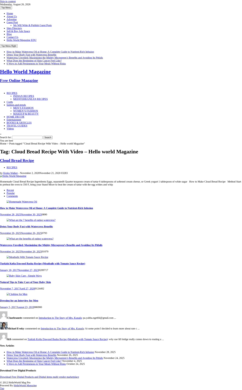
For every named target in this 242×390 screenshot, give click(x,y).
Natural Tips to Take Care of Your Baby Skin (25, 282)
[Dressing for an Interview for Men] (17, 294)
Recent (10, 190)
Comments (12, 196)
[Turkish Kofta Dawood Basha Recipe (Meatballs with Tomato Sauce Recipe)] (27, 257)
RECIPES (12, 93)
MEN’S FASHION (23, 107)
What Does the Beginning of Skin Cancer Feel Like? (34, 60)
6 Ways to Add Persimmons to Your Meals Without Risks (36, 63)
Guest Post (12, 22)
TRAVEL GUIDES (17, 125)
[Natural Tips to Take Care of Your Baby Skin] (24, 275)
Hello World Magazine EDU (22, 40)
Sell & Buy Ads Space (18, 31)
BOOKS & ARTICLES (19, 122)
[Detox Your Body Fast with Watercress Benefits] (31, 220)
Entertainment (14, 119)
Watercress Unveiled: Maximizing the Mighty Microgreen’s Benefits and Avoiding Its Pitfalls (55, 57)
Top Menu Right (8, 46)
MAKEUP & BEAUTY (26, 113)
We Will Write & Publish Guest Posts (32, 25)
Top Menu (6, 7)
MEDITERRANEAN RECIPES (30, 99)
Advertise (12, 19)
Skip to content (8, 1)
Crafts (10, 102)
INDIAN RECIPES (23, 96)
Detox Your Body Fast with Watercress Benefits (31, 54)
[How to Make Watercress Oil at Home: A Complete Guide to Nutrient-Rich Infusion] (22, 201)
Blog (9, 34)
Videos (10, 128)
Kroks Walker (10, 173)
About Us (12, 16)
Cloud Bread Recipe (17, 160)
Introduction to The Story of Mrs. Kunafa (60, 317)
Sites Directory (14, 28)
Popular (11, 193)
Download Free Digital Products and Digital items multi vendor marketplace (39, 377)
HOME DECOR (15, 116)
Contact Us (12, 37)
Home (10, 13)
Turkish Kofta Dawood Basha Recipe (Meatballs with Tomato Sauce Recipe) (42, 263)
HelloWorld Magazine (25, 385)
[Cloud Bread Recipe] (13, 176)
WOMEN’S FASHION (25, 110)
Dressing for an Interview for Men (19, 300)
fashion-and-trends (16, 105)
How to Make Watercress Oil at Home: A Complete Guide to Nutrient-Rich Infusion (50, 51)
